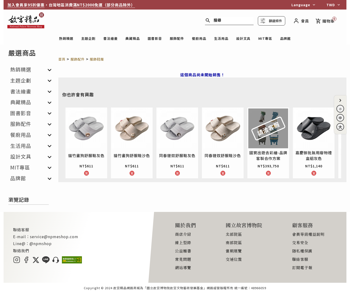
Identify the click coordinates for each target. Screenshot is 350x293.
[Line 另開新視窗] (46, 262)
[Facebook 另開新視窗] (26, 262)
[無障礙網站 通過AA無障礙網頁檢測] (72, 262)
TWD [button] (330, 4)
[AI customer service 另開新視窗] (56, 262)
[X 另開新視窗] (36, 262)
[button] (340, 100)
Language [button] (300, 4)
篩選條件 (275, 20)
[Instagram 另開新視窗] (16, 262)
